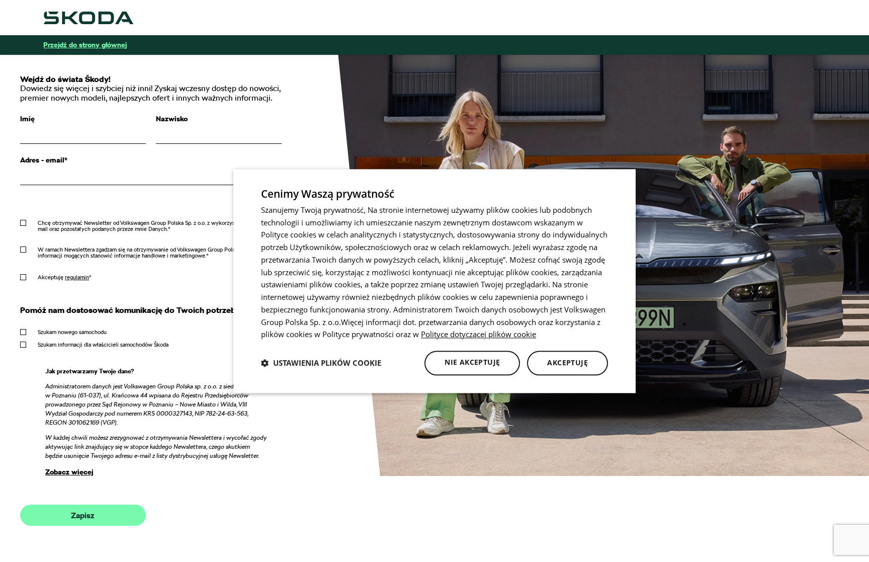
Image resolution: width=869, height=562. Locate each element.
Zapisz (83, 516)
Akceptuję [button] (567, 362)
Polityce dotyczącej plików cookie (478, 335)
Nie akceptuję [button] (472, 362)
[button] (321, 363)
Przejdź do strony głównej (85, 44)
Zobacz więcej (69, 471)
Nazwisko (172, 119)
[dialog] (434, 281)
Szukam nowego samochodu (72, 332)
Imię (27, 119)
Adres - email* (43, 160)
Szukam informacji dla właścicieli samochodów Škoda (103, 344)
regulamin (77, 277)
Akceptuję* (65, 277)
